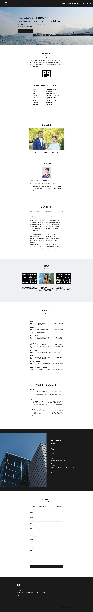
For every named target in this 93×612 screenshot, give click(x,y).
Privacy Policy (19, 607)
